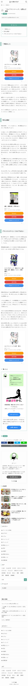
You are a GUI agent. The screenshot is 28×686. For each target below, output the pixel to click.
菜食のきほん (6, 554)
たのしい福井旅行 (6, 619)
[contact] (16, 481)
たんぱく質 (8, 568)
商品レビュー (6, 545)
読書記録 (4, 13)
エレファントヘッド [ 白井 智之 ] (12, 64)
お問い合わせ (14, 477)
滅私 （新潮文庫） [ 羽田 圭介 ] (11, 206)
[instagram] (14, 481)
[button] (4, 443)
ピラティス (4, 570)
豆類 (3, 575)
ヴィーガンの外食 (7, 530)
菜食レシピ (5, 557)
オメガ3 (14, 568)
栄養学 (4, 551)
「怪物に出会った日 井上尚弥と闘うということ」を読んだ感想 (14, 611)
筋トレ (13, 572)
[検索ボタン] (26, 2)
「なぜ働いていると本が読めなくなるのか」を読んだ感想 (14, 607)
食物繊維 (12, 575)
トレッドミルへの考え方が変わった (10, 603)
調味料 (22, 572)
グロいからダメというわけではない (13, 33)
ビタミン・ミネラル (21, 568)
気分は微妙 (6, 31)
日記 (4, 548)
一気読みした (7, 29)
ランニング (5, 542)
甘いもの (9, 572)
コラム (4, 536)
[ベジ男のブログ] (14, 2)
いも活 (3, 568)
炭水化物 (3, 572)
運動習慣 (7, 575)
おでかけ (5, 533)
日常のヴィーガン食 (18, 570)
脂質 (18, 572)
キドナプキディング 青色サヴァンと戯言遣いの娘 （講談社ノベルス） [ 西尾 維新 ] (13, 270)
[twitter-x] (12, 481)
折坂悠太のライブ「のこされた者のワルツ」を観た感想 (14, 616)
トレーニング (6, 539)
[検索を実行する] (25, 579)
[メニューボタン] (2, 2)
